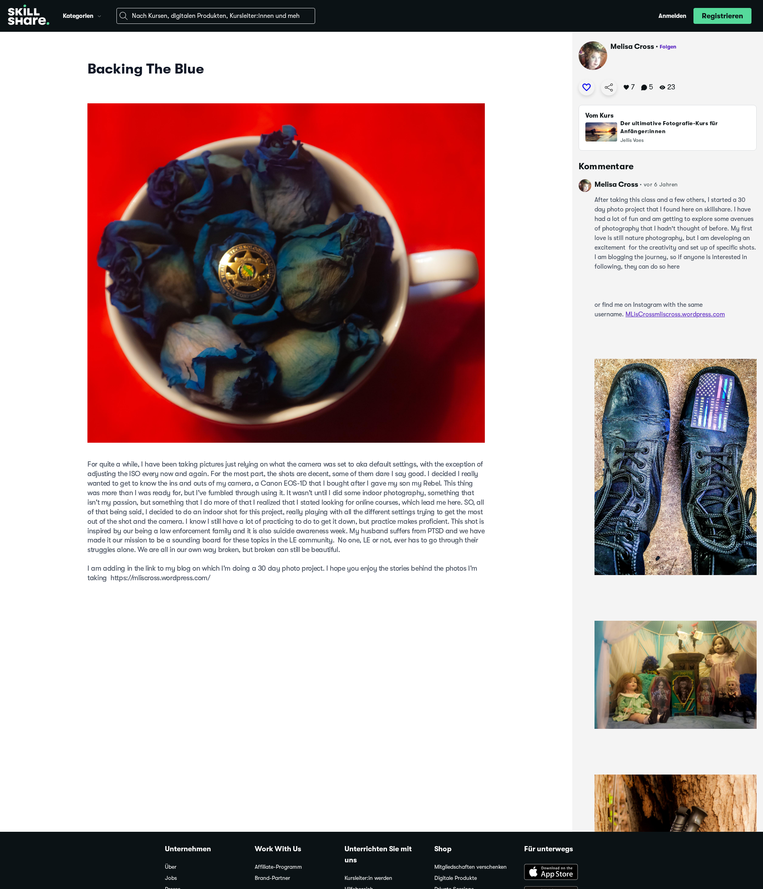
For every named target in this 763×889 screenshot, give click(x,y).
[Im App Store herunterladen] (561, 872)
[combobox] (215, 16)
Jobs (171, 878)
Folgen (668, 47)
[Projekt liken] (587, 87)
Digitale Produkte (455, 878)
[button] (99, 15)
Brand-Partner (272, 878)
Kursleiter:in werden (368, 878)
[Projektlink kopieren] (609, 87)
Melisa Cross (632, 46)
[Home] (28, 15)
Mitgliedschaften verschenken (470, 867)
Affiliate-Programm (278, 867)
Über (170, 867)
